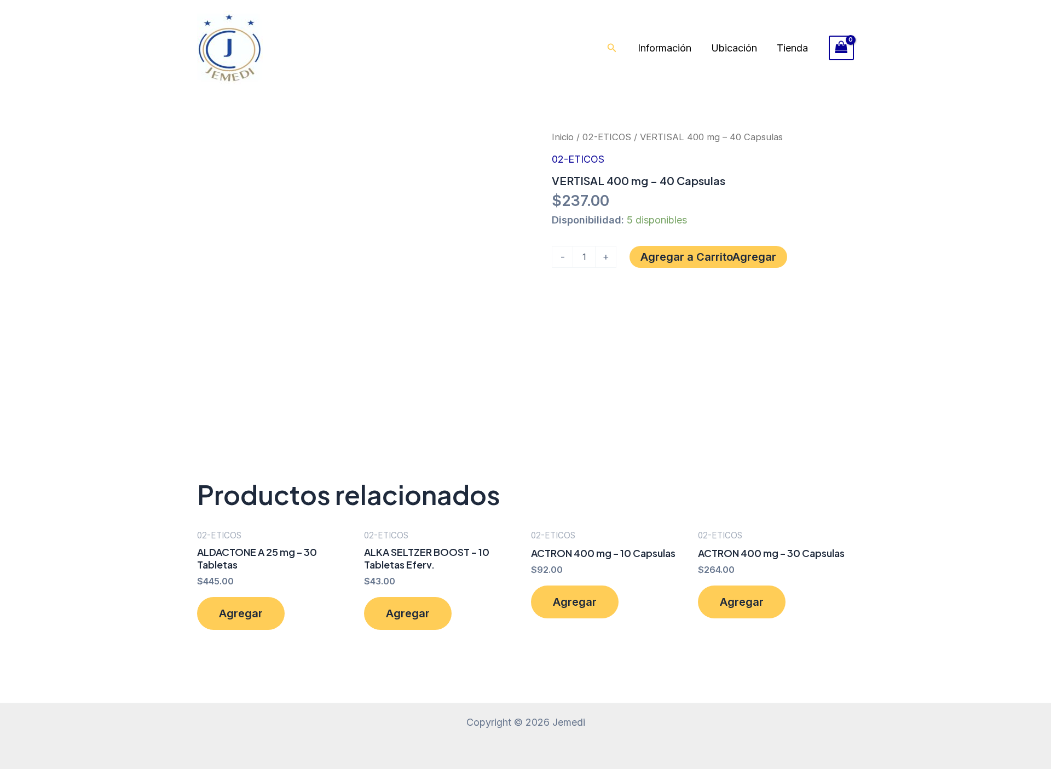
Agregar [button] (241, 613)
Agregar (754, 256)
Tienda (792, 48)
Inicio (563, 136)
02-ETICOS (606, 136)
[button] (612, 48)
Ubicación (734, 48)
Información (664, 48)
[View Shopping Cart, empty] (841, 48)
